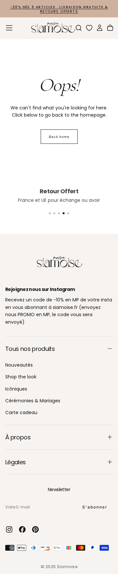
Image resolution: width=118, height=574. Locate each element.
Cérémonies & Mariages (32, 400)
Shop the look (20, 376)
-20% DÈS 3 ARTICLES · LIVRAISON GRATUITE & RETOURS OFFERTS (59, 9)
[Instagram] (9, 529)
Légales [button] (15, 462)
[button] (9, 28)
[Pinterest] (35, 529)
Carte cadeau (21, 412)
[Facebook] (22, 529)
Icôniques (16, 389)
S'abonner (95, 507)
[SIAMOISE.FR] (59, 262)
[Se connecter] (100, 28)
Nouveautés (19, 365)
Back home (59, 137)
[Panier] (110, 28)
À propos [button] (17, 437)
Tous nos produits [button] (30, 349)
